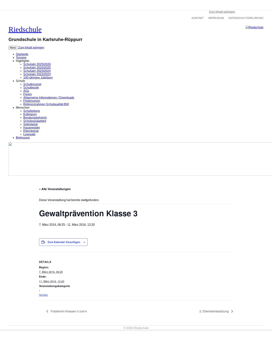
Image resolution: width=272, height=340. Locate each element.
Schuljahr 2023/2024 (37, 70)
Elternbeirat (30, 130)
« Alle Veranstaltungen (55, 189)
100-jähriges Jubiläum (38, 77)
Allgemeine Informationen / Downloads (48, 97)
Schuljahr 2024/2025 (37, 67)
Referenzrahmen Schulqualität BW (46, 104)
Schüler (43, 295)
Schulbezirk (31, 87)
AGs (26, 90)
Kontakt (198, 18)
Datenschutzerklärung (246, 18)
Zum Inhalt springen (222, 11)
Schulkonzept (32, 84)
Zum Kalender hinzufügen (64, 242)
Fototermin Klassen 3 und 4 (68, 311)
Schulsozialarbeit (34, 120)
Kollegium (30, 114)
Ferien (27, 94)
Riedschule (25, 29)
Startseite (22, 54)
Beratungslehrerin (35, 117)
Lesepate (29, 134)
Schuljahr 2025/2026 (37, 64)
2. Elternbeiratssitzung (214, 311)
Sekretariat (30, 124)
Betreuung (23, 137)
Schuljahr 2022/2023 (37, 74)
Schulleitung (31, 110)
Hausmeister (31, 127)
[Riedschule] (254, 27)
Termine (21, 57)
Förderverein (31, 100)
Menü (13, 47)
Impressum (216, 18)
